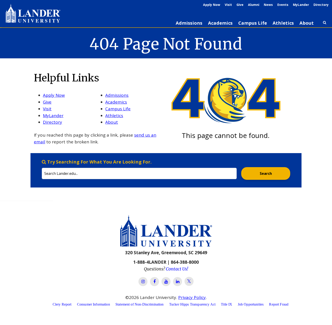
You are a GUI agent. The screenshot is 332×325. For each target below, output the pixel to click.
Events (282, 4)
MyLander (301, 4)
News (268, 4)
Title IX (226, 304)
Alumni (253, 4)
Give (239, 4)
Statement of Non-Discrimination (139, 304)
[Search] (324, 24)
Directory (321, 4)
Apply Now (211, 4)
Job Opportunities (251, 304)
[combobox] (139, 169)
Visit (228, 4)
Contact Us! (177, 269)
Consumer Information (93, 304)
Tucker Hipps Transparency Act (192, 304)
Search (266, 173)
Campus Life (252, 23)
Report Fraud (278, 304)
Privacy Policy (192, 297)
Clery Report (62, 304)
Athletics (283, 23)
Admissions (189, 23)
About (306, 23)
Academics (220, 23)
